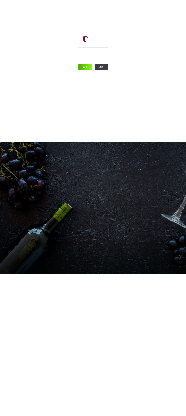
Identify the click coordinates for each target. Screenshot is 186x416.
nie (101, 66)
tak (85, 66)
